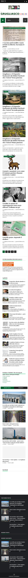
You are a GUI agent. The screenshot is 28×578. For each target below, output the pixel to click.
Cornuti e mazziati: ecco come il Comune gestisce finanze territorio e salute (14, 173)
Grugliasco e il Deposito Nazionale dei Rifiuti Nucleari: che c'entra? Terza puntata (14, 76)
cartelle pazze (7, 222)
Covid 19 (6, 188)
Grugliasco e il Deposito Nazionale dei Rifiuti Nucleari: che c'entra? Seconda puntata (14, 108)
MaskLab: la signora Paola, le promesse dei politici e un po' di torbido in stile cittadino (16, 360)
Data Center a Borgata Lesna (10, 424)
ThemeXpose (16, 576)
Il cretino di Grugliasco (15, 289)
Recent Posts (7, 387)
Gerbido (6, 59)
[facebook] (24, 1)
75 (12, 251)
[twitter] (26, 1)
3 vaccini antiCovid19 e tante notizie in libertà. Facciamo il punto (13, 44)
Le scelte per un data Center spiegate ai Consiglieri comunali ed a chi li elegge (17, 503)
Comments (20, 387)
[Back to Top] (14, 574)
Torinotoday (5, 379)
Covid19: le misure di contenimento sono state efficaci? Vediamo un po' (12, 205)
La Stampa (5, 377)
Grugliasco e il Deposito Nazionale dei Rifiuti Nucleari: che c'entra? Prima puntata (14, 140)
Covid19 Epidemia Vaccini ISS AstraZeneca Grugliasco (13, 28)
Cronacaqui (5, 382)
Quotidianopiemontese (6, 381)
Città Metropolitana (9, 156)
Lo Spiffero (5, 378)
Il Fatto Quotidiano (6, 376)
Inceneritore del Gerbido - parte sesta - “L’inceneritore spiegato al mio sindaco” (17, 518)
